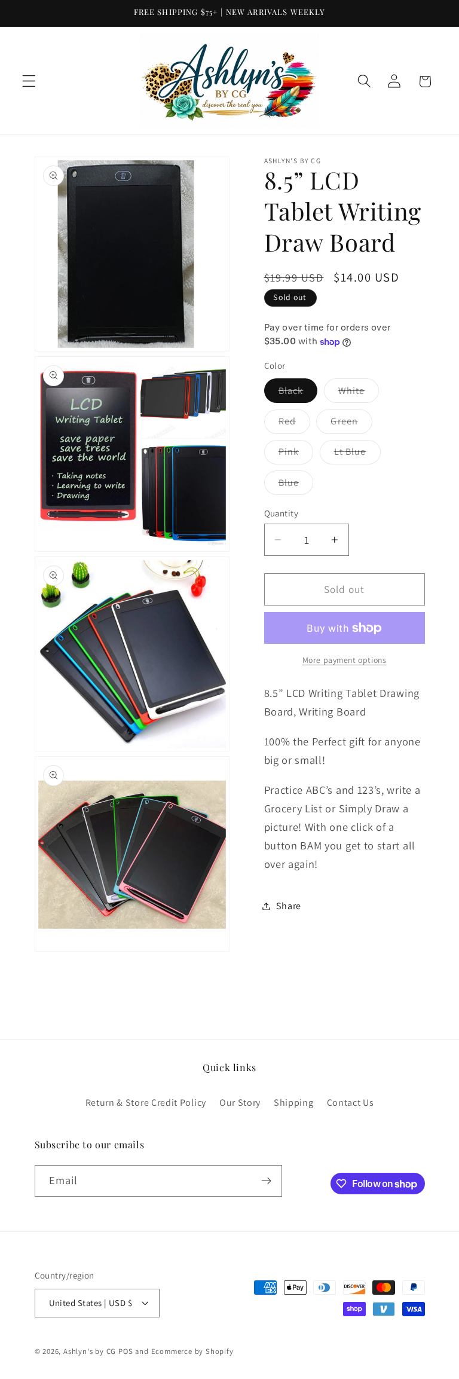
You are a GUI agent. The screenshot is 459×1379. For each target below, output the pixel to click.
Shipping (294, 1102)
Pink (296, 454)
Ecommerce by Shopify (192, 1351)
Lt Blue (357, 454)
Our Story (240, 1102)
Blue (296, 485)
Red (294, 424)
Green (351, 424)
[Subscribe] (266, 1181)
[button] (29, 81)
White (359, 393)
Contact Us (350, 1102)
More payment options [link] (344, 660)
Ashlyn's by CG (89, 1351)
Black (298, 393)
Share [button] (288, 906)
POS (125, 1351)
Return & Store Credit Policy (145, 1102)
